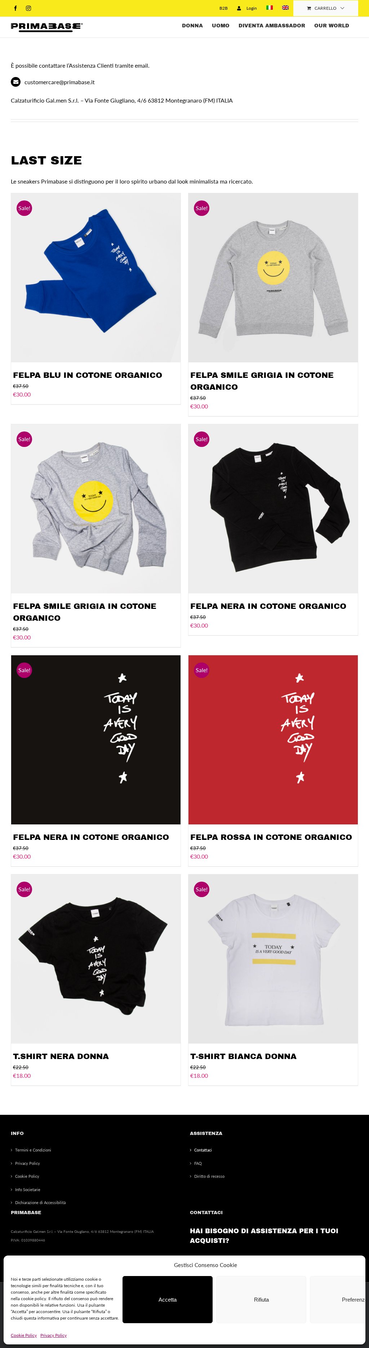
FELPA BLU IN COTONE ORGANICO (87, 375)
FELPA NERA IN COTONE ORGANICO (268, 606)
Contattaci (203, 1150)
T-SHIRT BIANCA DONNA (243, 1056)
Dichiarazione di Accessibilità (40, 1202)
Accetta (168, 1300)
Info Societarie (27, 1189)
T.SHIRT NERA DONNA (61, 1056)
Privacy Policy (53, 1335)
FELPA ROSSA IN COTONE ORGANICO (271, 837)
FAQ (198, 1163)
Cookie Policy (24, 1335)
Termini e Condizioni (33, 1150)
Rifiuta (261, 1300)
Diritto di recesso (209, 1176)
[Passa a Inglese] (285, 8)
